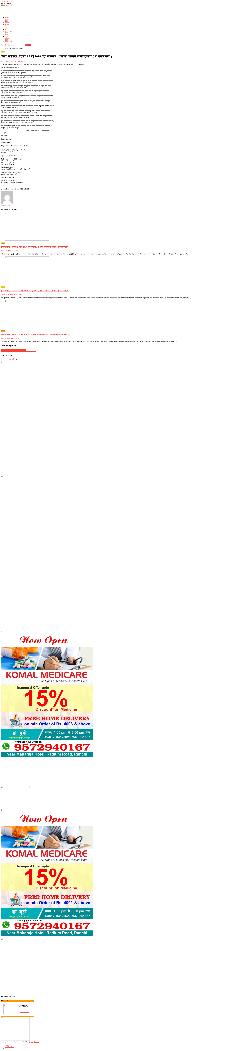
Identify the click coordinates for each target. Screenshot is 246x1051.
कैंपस (6, 36)
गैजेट (6, 28)
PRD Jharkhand (9, 1047)
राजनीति (7, 22)
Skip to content (5, 1)
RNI (6, 1048)
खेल (6, 26)
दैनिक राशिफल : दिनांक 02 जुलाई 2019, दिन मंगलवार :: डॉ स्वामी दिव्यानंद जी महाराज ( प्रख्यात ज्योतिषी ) (35, 247)
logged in (11, 359)
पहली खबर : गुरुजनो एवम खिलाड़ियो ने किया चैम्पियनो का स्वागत (18, 351)
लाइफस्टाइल (8, 31)
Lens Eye (7, 1045)
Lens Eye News (13, 61)
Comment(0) (22, 61)
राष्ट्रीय (7, 19)
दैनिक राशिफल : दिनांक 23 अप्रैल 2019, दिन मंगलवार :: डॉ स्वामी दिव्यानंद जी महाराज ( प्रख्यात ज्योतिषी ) (35, 335)
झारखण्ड (7, 17)
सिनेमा (6, 34)
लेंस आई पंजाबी (9, 41)
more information (24, 1012)
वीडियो (6, 33)
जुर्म (5, 29)
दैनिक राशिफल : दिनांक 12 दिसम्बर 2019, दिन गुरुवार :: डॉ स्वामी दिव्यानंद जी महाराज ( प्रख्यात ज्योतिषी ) (35, 291)
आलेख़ (6, 40)
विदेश (6, 21)
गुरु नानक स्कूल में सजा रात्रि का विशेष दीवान (13, 350)
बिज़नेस (7, 24)
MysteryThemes (34, 1042)
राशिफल (7, 38)
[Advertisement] (36, 10)
